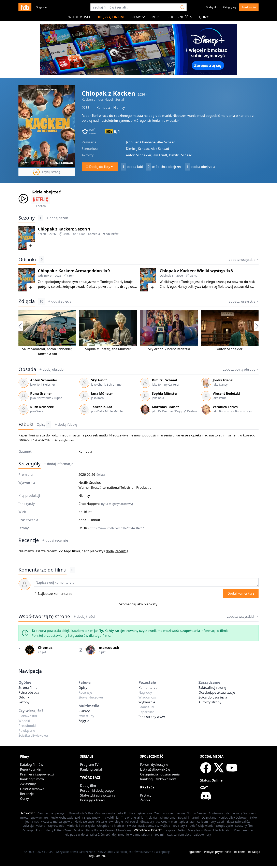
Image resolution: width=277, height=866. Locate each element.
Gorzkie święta (105, 813)
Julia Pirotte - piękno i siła (134, 813)
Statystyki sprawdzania (97, 795)
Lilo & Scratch (222, 830)
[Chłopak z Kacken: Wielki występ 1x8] (148, 279)
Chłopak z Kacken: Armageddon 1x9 (74, 270)
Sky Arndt (155, 349)
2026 (52, 234)
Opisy (43, 424)
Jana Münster (121, 349)
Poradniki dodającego (97, 790)
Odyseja (28, 826)
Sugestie (41, 7)
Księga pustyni (92, 817)
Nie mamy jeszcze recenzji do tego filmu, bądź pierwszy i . (73, 551)
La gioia (169, 830)
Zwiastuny (28, 784)
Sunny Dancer (196, 813)
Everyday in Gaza (199, 830)
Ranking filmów (32, 779)
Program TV (89, 764)
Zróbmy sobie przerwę (169, 813)
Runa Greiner (41, 393)
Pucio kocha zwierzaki (65, 817)
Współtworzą (44, 616)
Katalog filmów (31, 764)
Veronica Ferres (225, 407)
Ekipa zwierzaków (238, 821)
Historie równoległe (109, 821)
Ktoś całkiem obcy (179, 834)
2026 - (142, 94)
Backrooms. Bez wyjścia (154, 826)
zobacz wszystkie (242, 259)
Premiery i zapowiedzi (37, 774)
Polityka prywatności (218, 852)
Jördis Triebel (223, 380)
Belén (181, 830)
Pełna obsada (28, 692)
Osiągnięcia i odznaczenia (160, 774)
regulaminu (97, 856)
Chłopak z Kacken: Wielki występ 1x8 (196, 270)
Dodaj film (212, 7)
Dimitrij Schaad (164, 380)
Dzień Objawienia (202, 826)
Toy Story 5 (180, 826)
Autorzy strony (210, 702)
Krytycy (145, 795)
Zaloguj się (229, 7)
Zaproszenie (56, 826)
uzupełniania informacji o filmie (204, 630)
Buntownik (216, 813)
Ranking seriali (91, 769)
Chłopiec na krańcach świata (116, 826)
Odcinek (43, 275)
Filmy (136, 17)
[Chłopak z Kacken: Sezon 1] (26, 238)
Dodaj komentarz (241, 593)
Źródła (145, 800)
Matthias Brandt (165, 407)
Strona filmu (28, 687)
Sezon (42, 234)
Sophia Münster (97, 349)
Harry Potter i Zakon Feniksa (65, 830)
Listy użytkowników (155, 769)
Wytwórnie (146, 702)
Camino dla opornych (52, 813)
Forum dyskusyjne (154, 764)
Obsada (27, 369)
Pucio (39, 830)
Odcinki (27, 259)
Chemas (45, 647)
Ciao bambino (243, 830)
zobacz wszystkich (241, 616)
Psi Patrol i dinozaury (139, 821)
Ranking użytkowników (158, 779)
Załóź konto (249, 7)
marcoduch (109, 647)
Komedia (103, 107)
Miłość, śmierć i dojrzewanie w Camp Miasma (121, 834)
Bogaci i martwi (188, 817)
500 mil (159, 834)
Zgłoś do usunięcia (213, 697)
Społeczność (177, 17)
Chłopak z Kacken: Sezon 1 (64, 229)
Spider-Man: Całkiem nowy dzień (201, 821)
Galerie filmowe (32, 789)
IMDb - (111, 528)
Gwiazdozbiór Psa (81, 813)
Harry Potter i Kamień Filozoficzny (108, 830)
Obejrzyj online (111, 17)
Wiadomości (79, 17)
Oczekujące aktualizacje (217, 692)
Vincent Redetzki (177, 349)
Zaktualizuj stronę (212, 687)
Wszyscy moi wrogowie (56, 821)
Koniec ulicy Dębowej (233, 817)
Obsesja (28, 830)
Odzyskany (209, 817)
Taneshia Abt (47, 354)
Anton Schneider (59, 349)
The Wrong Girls (132, 817)
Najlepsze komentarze (55, 593)
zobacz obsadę (239, 369)
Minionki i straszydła (81, 826)
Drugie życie (224, 826)
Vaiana (40, 826)
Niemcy (119, 107)
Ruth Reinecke (42, 407)
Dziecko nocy (202, 834)
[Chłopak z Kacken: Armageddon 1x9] (26, 279)
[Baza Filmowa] (24, 7)
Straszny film (244, 826)
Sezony (26, 217)
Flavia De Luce (84, 821)
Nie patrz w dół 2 (76, 834)
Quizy (204, 17)
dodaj (58, 218)
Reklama (240, 852)
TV (153, 17)
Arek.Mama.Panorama (161, 817)
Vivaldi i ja (112, 817)
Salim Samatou (33, 349)
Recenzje (28, 540)
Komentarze (147, 687)
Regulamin (194, 852)
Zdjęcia (26, 301)
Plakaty (84, 711)
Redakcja (254, 852)
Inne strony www (151, 717)
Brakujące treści (92, 800)
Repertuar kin (30, 769)
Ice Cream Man (166, 821)
